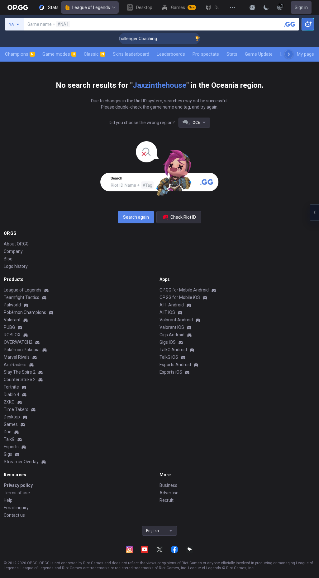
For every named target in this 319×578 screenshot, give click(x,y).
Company (13, 251)
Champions (19, 54)
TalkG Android (173, 349)
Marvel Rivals (17, 357)
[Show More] (252, 7)
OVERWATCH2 (18, 342)
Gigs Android (172, 334)
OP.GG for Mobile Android (184, 289)
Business (168, 485)
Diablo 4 (11, 394)
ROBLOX (12, 334)
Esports (11, 446)
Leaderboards (171, 54)
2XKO (9, 401)
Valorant (12, 319)
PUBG (9, 327)
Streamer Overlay (21, 461)
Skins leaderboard (131, 54)
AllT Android (172, 304)
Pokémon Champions (25, 312)
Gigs (8, 454)
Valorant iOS (172, 327)
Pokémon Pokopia (22, 349)
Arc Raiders (15, 364)
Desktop (12, 416)
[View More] (232, 7)
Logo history (16, 266)
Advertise (169, 492)
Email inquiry (16, 507)
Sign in (301, 7)
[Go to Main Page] (18, 7)
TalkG (9, 439)
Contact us (14, 515)
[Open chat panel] (314, 212)
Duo (8, 431)
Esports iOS (171, 372)
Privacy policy (18, 485)
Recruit (167, 500)
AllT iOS (167, 312)
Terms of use (17, 492)
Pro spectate (206, 54)
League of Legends (91, 7)
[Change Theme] (266, 7)
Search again (136, 217)
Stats (231, 54)
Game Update (259, 54)
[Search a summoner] (289, 24)
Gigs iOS (168, 342)
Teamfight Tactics (21, 297)
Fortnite (11, 387)
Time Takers (16, 409)
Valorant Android (176, 319)
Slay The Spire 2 (20, 372)
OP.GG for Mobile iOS (180, 297)
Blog (8, 258)
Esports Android (175, 364)
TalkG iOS (169, 357)
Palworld (12, 304)
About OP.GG (16, 243)
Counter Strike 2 (20, 379)
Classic (94, 54)
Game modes (58, 54)
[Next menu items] (288, 54)
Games (11, 424)
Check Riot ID (183, 217)
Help (8, 500)
